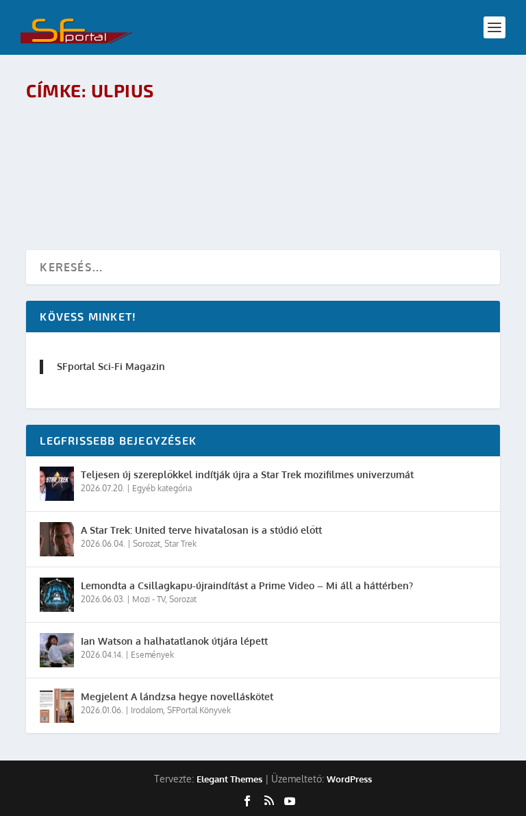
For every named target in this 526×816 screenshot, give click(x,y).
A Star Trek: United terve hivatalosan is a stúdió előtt (201, 530)
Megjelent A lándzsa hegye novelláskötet (177, 696)
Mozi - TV (148, 599)
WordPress (349, 779)
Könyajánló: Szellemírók (116, 130)
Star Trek (180, 544)
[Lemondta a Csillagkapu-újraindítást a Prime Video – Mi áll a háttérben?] (57, 595)
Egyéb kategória (162, 488)
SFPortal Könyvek (199, 710)
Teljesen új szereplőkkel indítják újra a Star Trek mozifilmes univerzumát (247, 474)
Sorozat (146, 544)
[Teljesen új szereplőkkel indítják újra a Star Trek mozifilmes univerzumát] (57, 484)
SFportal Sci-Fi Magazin (111, 366)
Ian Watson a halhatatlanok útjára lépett (174, 641)
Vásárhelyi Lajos (109, 152)
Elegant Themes (229, 779)
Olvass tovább (88, 190)
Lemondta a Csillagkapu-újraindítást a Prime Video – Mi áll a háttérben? (247, 585)
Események (152, 655)
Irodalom (216, 152)
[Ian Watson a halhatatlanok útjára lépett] (57, 650)
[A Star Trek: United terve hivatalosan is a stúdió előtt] (57, 539)
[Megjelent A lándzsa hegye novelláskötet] (57, 706)
